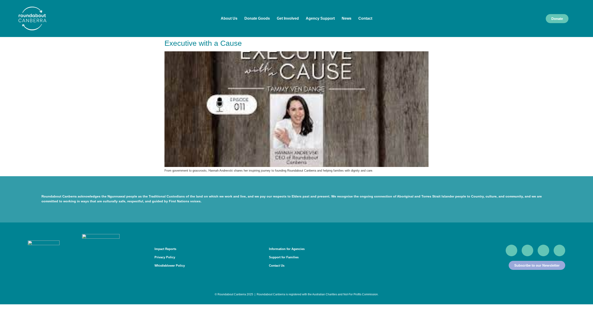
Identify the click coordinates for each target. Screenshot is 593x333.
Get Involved (288, 18)
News (346, 18)
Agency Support (320, 18)
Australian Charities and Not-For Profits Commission (345, 294)
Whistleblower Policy (170, 265)
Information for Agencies (287, 249)
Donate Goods (257, 18)
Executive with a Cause (203, 43)
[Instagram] (543, 250)
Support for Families (284, 257)
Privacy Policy (165, 257)
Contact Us (276, 265)
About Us (229, 18)
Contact (365, 18)
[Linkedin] (559, 250)
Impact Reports (165, 249)
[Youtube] (527, 250)
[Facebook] (511, 250)
